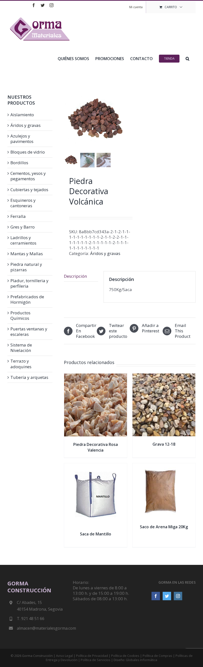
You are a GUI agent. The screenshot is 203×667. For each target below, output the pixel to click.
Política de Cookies (125, 655)
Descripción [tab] (75, 276)
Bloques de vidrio (27, 152)
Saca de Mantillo (95, 534)
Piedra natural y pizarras (26, 267)
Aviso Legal (64, 655)
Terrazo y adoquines (20, 363)
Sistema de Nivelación (21, 347)
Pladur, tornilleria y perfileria (29, 283)
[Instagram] (178, 596)
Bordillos (19, 162)
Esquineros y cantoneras (23, 203)
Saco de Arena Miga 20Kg (164, 526)
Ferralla (18, 216)
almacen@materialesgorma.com (41, 628)
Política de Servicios (95, 660)
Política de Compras (157, 655)
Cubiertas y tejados (29, 189)
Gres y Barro (22, 227)
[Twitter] (167, 596)
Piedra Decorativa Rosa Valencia (95, 447)
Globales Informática (141, 660)
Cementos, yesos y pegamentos (28, 176)
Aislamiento (22, 114)
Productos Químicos (20, 315)
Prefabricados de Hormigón (27, 299)
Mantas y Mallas (26, 253)
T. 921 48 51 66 (30, 618)
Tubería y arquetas (29, 377)
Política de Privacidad (92, 655)
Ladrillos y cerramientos (23, 240)
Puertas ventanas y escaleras (28, 331)
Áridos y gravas (105, 253)
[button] (187, 58)
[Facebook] (156, 596)
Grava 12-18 (163, 444)
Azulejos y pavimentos (21, 138)
